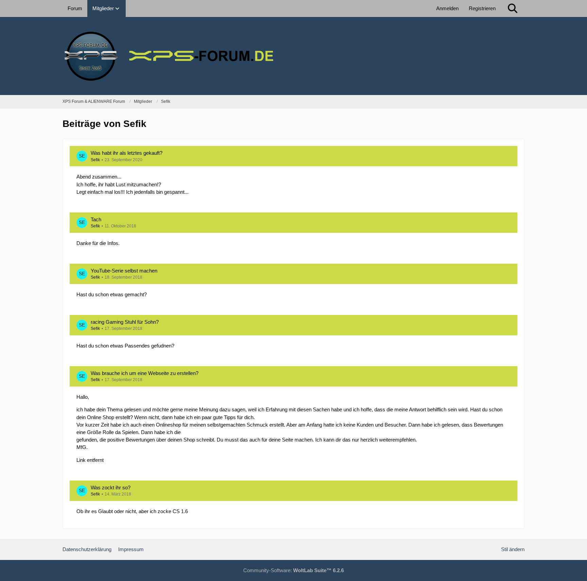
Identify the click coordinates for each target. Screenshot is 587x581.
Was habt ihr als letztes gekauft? (126, 153)
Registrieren (482, 8)
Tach (96, 219)
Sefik (95, 159)
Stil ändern (512, 549)
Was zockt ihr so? (110, 487)
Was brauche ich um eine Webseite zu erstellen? (144, 373)
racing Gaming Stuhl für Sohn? (125, 322)
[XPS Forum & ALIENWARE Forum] (293, 56)
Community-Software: (293, 570)
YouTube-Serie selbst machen (124, 271)
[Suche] (512, 8)
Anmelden (447, 8)
